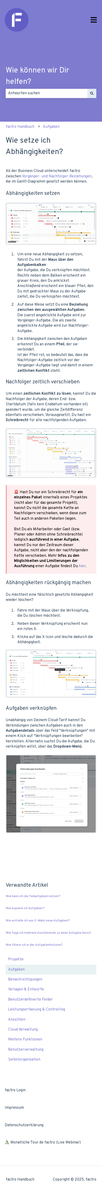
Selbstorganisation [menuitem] (24, 1059)
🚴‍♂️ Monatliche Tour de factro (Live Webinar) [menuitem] (43, 1142)
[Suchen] (91, 93)
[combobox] (46, 93)
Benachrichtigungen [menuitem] (25, 979)
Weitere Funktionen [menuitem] (25, 1039)
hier (82, 566)
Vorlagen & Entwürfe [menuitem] (26, 989)
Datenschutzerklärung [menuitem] (24, 1125)
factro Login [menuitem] (15, 1090)
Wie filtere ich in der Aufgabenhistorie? (34, 945)
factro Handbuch (20, 126)
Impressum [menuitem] (14, 1107)
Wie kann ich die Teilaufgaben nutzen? (33, 896)
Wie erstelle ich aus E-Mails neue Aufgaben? (38, 921)
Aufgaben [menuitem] (16, 969)
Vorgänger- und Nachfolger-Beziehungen (57, 176)
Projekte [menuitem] (15, 959)
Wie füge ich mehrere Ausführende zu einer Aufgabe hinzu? (48, 933)
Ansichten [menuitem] (16, 1019)
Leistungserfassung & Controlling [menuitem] (36, 1009)
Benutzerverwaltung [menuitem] (25, 1049)
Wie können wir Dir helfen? (37, 76)
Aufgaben (51, 126)
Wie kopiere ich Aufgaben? (25, 908)
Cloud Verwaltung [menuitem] (23, 1029)
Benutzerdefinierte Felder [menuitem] (30, 999)
